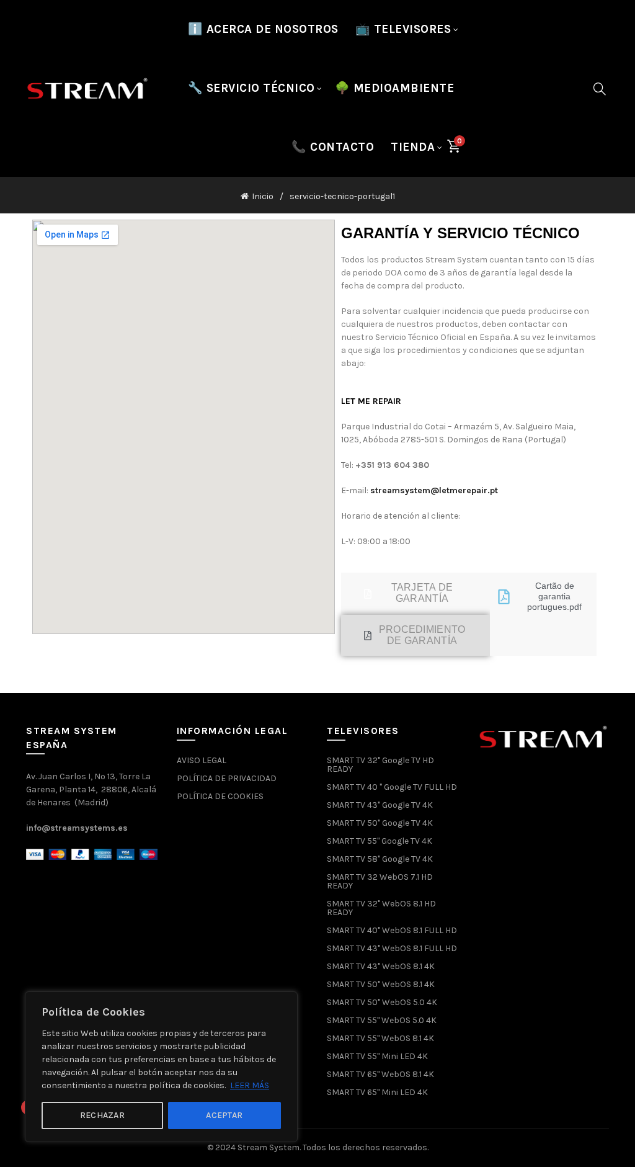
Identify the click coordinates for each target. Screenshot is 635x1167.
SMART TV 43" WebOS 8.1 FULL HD (392, 948)
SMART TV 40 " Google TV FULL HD (392, 787)
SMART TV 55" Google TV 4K (379, 841)
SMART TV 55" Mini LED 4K (377, 1056)
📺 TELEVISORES (403, 29)
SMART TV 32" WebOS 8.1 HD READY (381, 908)
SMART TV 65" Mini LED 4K (377, 1092)
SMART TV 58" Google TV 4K (380, 859)
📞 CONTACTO (332, 147)
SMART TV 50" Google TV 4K (380, 823)
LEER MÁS (249, 1085)
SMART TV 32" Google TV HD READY (380, 764)
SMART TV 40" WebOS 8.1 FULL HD (392, 930)
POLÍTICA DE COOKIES (220, 796)
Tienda (413, 147)
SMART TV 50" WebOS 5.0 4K (382, 1002)
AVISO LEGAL (201, 760)
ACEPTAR (224, 1115)
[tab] (415, 593)
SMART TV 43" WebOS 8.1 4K (381, 966)
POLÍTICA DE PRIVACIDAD (227, 778)
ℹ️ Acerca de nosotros (263, 29)
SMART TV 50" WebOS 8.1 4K (381, 984)
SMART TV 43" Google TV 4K (380, 805)
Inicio (262, 196)
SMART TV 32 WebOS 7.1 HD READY (380, 881)
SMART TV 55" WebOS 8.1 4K (380, 1038)
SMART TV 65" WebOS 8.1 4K (380, 1074)
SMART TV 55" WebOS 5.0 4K (382, 1020)
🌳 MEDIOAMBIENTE (395, 88)
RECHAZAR (102, 1115)
